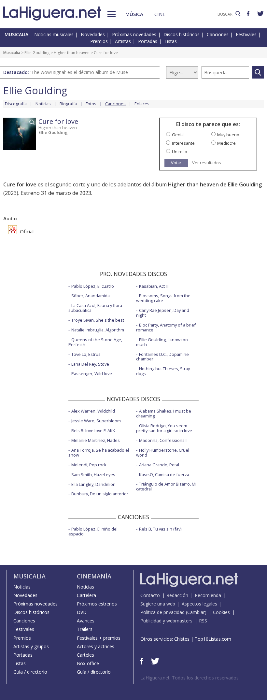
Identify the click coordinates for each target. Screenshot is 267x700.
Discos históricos (181, 34)
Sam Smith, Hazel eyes (93, 474)
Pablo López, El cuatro (92, 286)
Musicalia (11, 52)
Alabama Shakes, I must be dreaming (163, 413)
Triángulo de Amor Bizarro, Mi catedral (166, 486)
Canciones (218, 34)
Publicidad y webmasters (166, 621)
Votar (176, 163)
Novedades (93, 34)
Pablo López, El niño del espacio (93, 531)
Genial (178, 134)
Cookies (221, 612)
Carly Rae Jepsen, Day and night (162, 312)
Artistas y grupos (31, 646)
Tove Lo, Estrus (86, 354)
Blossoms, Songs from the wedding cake (163, 298)
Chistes (182, 639)
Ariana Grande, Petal (159, 465)
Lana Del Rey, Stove (90, 364)
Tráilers (84, 629)
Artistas (123, 41)
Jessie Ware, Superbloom (96, 421)
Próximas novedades (134, 34)
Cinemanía (94, 576)
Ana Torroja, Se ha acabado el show (98, 452)
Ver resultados (206, 162)
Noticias (43, 104)
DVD (82, 612)
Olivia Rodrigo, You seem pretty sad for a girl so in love (164, 428)
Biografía (68, 104)
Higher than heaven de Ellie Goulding (215, 184)
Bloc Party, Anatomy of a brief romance (166, 327)
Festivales (246, 34)
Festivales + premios (98, 638)
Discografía (16, 104)
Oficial (26, 231)
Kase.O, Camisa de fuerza (164, 474)
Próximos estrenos (97, 604)
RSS (203, 621)
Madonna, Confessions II (163, 440)
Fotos (91, 104)
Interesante (183, 143)
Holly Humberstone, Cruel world (162, 452)
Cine (159, 14)
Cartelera (86, 595)
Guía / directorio (30, 672)
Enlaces (141, 104)
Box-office (88, 663)
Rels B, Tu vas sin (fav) (160, 529)
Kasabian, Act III (154, 286)
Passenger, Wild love (91, 373)
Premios (99, 41)
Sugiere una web (157, 604)
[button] (111, 14)
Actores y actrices (95, 646)
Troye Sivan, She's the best (97, 320)
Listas (170, 41)
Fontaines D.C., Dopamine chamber (162, 356)
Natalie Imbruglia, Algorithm (97, 330)
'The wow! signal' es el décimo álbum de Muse (79, 72)
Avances (85, 621)
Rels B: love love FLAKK (93, 430)
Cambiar (196, 612)
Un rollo (179, 151)
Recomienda (208, 595)
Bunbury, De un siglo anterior (99, 494)
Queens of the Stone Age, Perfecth (95, 342)
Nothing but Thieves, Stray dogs (163, 371)
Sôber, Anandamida (90, 296)
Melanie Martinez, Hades (95, 440)
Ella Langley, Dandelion (93, 484)
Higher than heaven (72, 52)
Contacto (150, 595)
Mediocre (226, 143)
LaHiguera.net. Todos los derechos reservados (189, 678)
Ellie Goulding (36, 52)
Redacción (177, 595)
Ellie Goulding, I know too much (162, 342)
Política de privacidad (162, 612)
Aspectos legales (199, 604)
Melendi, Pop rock (88, 465)
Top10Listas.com (213, 639)
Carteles (85, 655)
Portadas (147, 41)
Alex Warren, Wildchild (93, 411)
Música (134, 14)
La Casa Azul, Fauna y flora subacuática (95, 307)
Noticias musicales (54, 34)
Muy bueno (228, 134)
